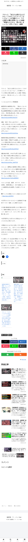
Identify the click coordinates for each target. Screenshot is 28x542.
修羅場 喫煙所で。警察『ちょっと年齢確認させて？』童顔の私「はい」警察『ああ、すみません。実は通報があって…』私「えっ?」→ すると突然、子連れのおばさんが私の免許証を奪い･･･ (6, 292)
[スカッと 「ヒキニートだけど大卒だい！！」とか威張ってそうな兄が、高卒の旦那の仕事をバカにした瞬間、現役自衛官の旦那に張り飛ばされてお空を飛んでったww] (6, 307)
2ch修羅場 (5, 334)
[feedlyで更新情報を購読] (7, 354)
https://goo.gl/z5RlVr (8, 196)
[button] (22, 53)
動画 (11, 334)
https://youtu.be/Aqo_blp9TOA (9, 162)
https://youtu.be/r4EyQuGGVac (9, 133)
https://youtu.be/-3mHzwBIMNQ (10, 178)
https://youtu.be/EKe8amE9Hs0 (10, 149)
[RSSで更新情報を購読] (20, 354)
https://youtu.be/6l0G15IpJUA (9, 117)
